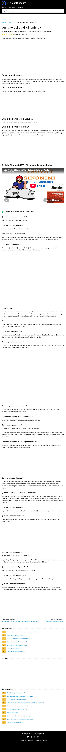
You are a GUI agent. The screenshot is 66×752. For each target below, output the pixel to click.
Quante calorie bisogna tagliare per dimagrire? (19, 715)
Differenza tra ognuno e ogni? (15, 635)
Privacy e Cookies (41, 740)
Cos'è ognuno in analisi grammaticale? (17, 645)
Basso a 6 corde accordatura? (55, 621)
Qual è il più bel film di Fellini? (15, 722)
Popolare (20, 7)
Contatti (30, 740)
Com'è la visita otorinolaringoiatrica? (17, 699)
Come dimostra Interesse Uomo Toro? (17, 706)
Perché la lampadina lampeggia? (16, 693)
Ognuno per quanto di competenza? (17, 642)
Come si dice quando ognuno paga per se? (19, 638)
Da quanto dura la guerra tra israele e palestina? (20, 696)
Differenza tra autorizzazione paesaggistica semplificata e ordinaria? (25, 702)
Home (4, 22)
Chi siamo (22, 740)
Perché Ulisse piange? (13, 712)
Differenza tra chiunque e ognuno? (16, 651)
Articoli (4, 7)
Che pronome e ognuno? (14, 648)
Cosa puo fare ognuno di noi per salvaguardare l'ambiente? (20, 621)
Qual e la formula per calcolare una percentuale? (20, 719)
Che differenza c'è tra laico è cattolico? (17, 709)
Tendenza (12, 7)
